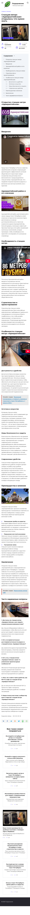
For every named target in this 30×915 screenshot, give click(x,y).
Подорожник (18, 3)
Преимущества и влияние (14, 90)
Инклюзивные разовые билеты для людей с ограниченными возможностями (15, 795)
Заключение (9, 93)
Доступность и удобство (16, 82)
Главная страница (6, 11)
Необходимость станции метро (15, 71)
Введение (9, 64)
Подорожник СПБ (8, 37)
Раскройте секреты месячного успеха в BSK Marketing (15, 757)
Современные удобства (16, 88)
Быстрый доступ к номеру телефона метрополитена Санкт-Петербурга (15, 866)
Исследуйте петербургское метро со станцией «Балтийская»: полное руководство (15, 738)
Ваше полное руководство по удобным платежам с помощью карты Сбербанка (13, 829)
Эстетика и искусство (15, 84)
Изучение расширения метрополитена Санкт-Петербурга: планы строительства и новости (15, 846)
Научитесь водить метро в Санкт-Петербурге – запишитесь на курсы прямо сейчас (15, 776)
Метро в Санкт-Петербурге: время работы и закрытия (15, 883)
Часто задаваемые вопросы (14, 95)
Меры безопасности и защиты (17, 86)
